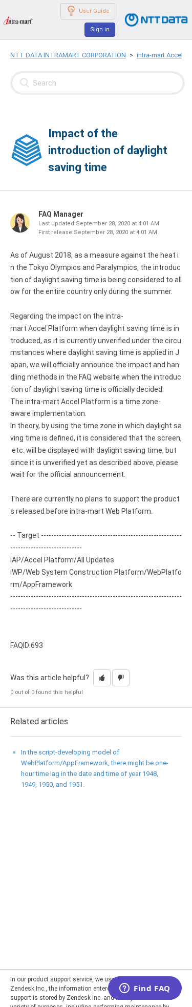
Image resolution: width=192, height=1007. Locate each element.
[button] (102, 677)
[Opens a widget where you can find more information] (145, 989)
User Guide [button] (94, 11)
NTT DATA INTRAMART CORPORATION (68, 55)
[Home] (18, 20)
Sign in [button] (100, 29)
